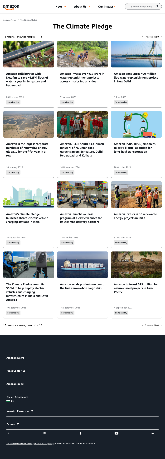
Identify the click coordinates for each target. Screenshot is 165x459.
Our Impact (105, 6)
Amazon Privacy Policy (43, 443)
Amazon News (9, 20)
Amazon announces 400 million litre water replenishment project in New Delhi (136, 77)
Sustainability (13, 102)
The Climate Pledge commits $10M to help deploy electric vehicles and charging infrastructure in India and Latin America (27, 291)
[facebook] (83, 433)
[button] (65, 7)
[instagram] (46, 433)
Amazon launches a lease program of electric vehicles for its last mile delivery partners (81, 217)
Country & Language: (17, 397)
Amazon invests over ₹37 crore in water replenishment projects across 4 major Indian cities (82, 77)
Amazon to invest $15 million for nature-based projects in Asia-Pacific (136, 288)
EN (12, 400)
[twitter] (10, 433)
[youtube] (118, 433)
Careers (10, 424)
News (59, 6)
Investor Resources (17, 411)
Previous (147, 36)
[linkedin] (155, 433)
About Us (80, 6)
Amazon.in (13, 383)
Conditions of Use (24, 443)
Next (158, 36)
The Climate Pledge (28, 20)
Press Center (13, 370)
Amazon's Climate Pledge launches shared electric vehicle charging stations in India (27, 217)
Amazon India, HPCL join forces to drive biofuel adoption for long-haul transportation (134, 147)
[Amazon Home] (11, 7)
